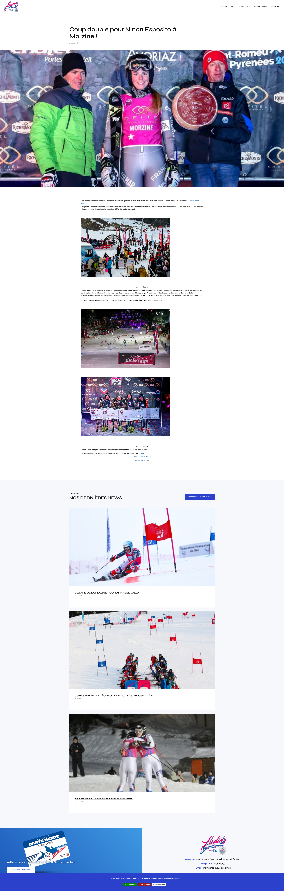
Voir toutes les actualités (199, 497)
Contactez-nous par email (217, 867)
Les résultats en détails (142, 457)
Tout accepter (130, 885)
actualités (244, 7)
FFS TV (144, 453)
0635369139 (219, 863)
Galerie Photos (142, 460)
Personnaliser (159, 885)
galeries (276, 7)
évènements (260, 7)
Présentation (227, 7)
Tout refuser (145, 885)
